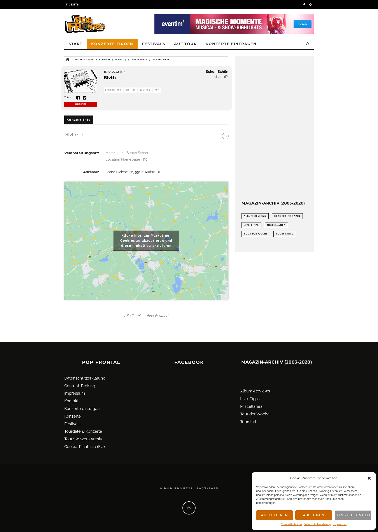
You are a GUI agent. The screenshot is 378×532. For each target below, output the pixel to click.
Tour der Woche (256, 234)
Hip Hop (131, 90)
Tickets (72, 4)
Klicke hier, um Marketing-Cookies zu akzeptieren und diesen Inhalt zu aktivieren (146, 240)
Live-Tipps (251, 225)
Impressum (339, 524)
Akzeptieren (274, 515)
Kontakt (71, 401)
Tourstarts (285, 234)
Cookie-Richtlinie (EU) (84, 446)
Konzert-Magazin (287, 216)
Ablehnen (314, 515)
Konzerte (72, 416)
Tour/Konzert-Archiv (83, 439)
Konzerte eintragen (231, 44)
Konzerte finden (112, 44)
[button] (369, 478)
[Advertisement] (274, 128)
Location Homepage (122, 159)
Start (75, 44)
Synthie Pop (113, 90)
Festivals (153, 44)
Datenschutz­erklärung (317, 524)
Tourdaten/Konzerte (83, 431)
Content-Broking (79, 385)
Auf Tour (185, 44)
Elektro (145, 90)
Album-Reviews (255, 216)
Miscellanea (276, 225)
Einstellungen (353, 515)
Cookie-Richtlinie (291, 524)
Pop (157, 90)
